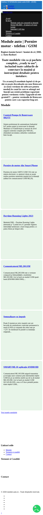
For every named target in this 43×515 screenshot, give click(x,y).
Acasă (8, 18)
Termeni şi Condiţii (13, 33)
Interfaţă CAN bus (17, 29)
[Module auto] (6, 12)
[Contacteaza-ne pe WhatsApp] (37, 509)
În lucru (9, 21)
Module (9, 31)
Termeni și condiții (13, 452)
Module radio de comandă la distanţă (24, 23)
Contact (9, 36)
